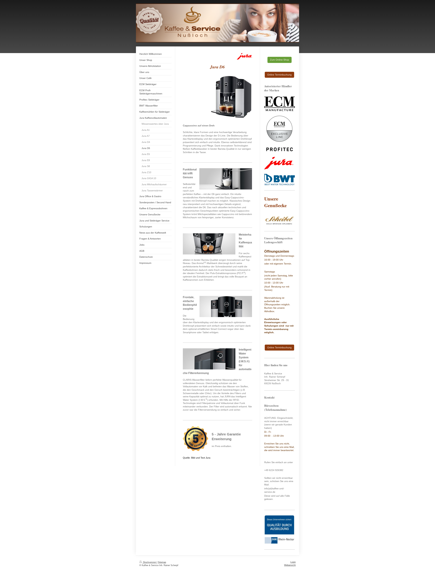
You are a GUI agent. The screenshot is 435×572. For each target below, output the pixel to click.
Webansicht (290, 565)
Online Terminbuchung (279, 74)
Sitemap (162, 562)
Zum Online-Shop (279, 59)
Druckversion (149, 562)
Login (293, 562)
